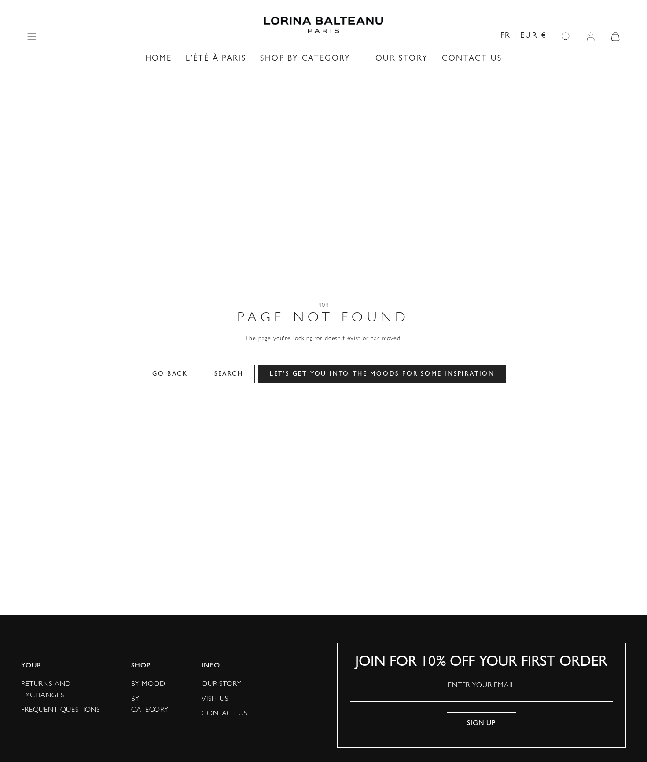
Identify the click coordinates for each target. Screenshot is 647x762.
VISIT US (215, 699)
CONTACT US (472, 59)
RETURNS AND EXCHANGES (46, 690)
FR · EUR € (523, 36)
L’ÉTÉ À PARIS (216, 59)
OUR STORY (401, 59)
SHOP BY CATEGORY (305, 59)
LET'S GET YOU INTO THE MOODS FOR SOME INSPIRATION (382, 374)
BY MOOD (148, 684)
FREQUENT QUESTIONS (60, 710)
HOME (158, 59)
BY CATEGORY (150, 705)
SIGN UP (481, 723)
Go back (170, 374)
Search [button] (228, 374)
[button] (31, 36)
